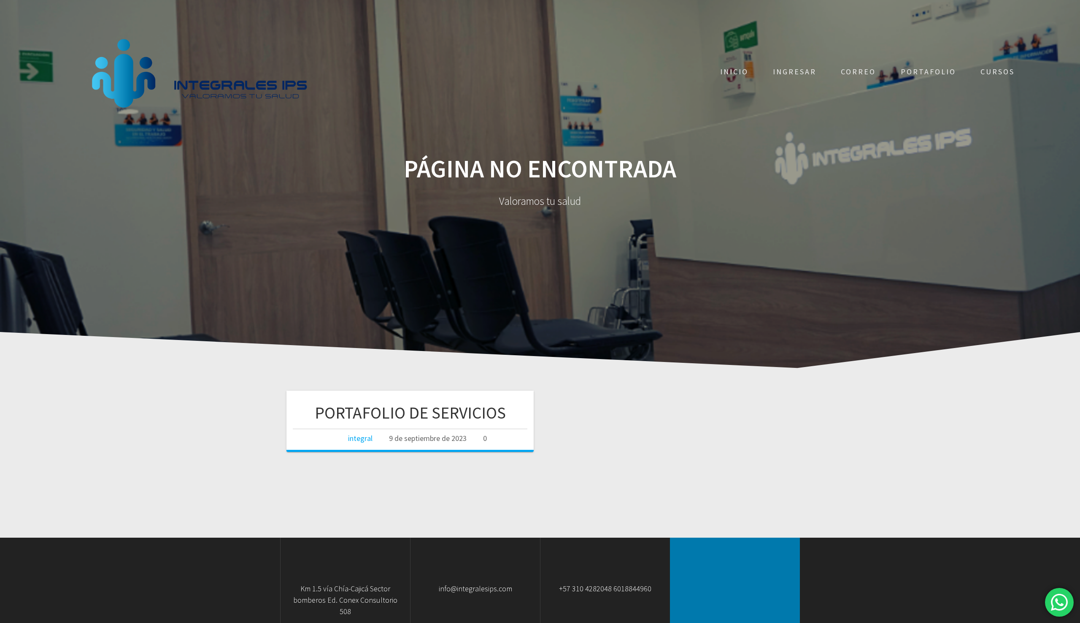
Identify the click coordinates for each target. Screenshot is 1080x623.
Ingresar (794, 71)
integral (360, 438)
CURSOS (997, 71)
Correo (858, 71)
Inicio (734, 71)
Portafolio (928, 71)
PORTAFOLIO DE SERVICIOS (410, 412)
